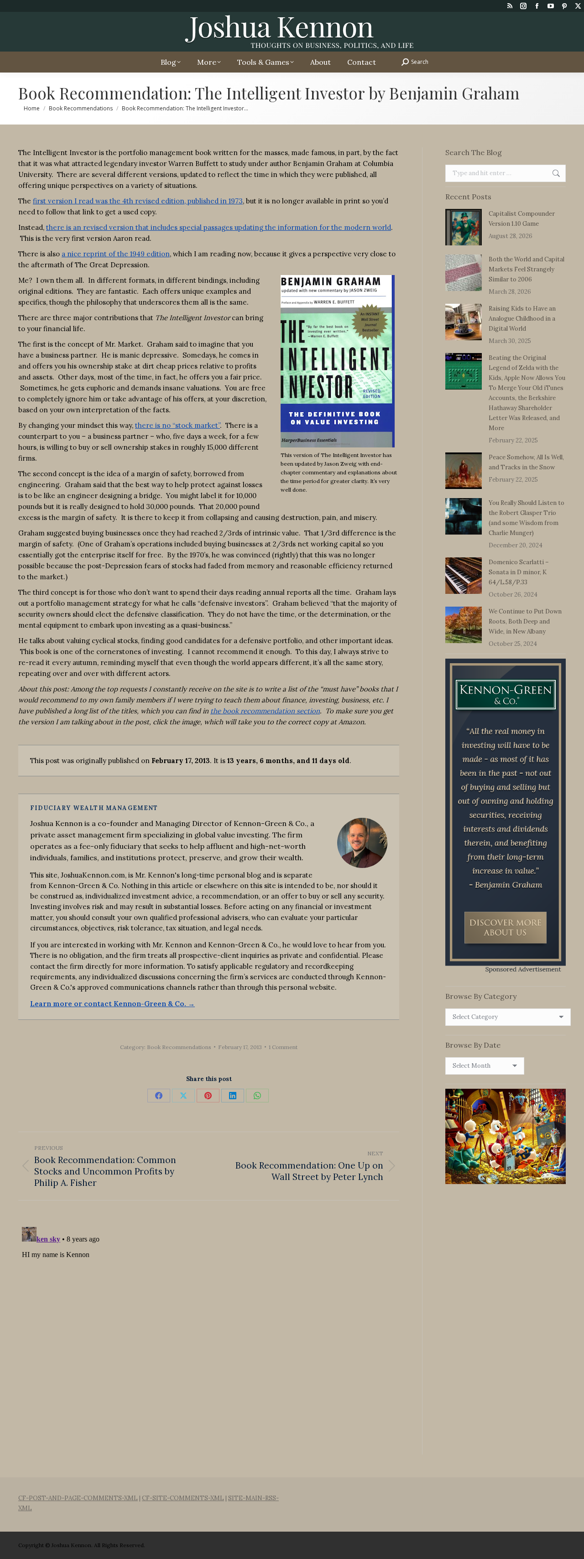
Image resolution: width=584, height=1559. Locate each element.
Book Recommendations (179, 1047)
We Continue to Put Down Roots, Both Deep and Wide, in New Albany (525, 621)
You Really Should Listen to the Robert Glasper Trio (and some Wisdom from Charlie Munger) (526, 518)
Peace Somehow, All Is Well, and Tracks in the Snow (526, 462)
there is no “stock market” (177, 425)
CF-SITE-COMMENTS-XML (183, 1498)
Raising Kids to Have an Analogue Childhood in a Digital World (522, 319)
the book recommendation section (265, 711)
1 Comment (283, 1047)
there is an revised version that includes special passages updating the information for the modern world (218, 227)
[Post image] (463, 227)
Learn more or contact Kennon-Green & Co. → (112, 1003)
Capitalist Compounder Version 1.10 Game (522, 219)
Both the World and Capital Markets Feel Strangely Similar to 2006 (526, 269)
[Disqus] (208, 1337)
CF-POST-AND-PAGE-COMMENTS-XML (78, 1498)
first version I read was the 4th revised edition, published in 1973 (138, 201)
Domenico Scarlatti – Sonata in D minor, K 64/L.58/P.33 (519, 572)
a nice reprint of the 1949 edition (116, 253)
